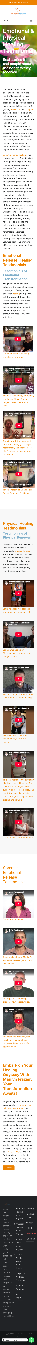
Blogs (30, 1222)
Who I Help (18, 1296)
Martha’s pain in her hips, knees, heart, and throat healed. (15, 738)
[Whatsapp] (31, 1340)
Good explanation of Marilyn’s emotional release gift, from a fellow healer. (17, 960)
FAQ (30, 1228)
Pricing (30, 1208)
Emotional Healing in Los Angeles (19, 1213)
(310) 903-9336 (12, 1152)
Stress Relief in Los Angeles (19, 1244)
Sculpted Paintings (19, 1287)
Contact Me (30, 1215)
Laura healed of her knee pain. (18, 837)
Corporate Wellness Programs (19, 1276)
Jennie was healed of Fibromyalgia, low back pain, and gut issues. (16, 653)
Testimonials (30, 1233)
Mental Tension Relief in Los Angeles (19, 1261)
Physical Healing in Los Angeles (19, 1229)
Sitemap (30, 1239)
